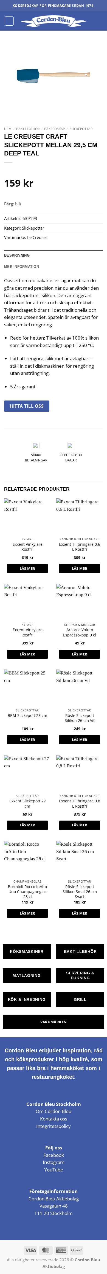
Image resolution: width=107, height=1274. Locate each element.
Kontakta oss (53, 1119)
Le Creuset (37, 237)
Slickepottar (81, 129)
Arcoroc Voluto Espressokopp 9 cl (79, 632)
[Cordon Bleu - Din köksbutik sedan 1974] (54, 21)
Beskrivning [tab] (17, 255)
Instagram (53, 1162)
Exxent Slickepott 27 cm (27, 803)
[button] (9, 20)
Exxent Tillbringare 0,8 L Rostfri (79, 803)
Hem (8, 129)
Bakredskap (54, 129)
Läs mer (27, 568)
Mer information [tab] (21, 267)
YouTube (53, 1170)
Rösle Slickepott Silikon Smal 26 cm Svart (80, 891)
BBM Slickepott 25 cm (27, 715)
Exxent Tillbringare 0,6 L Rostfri (79, 547)
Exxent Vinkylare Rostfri (28, 547)
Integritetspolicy (53, 1126)
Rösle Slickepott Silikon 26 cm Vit (80, 718)
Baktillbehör (28, 129)
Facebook (53, 1155)
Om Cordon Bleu (53, 1111)
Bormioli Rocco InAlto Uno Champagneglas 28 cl (27, 891)
